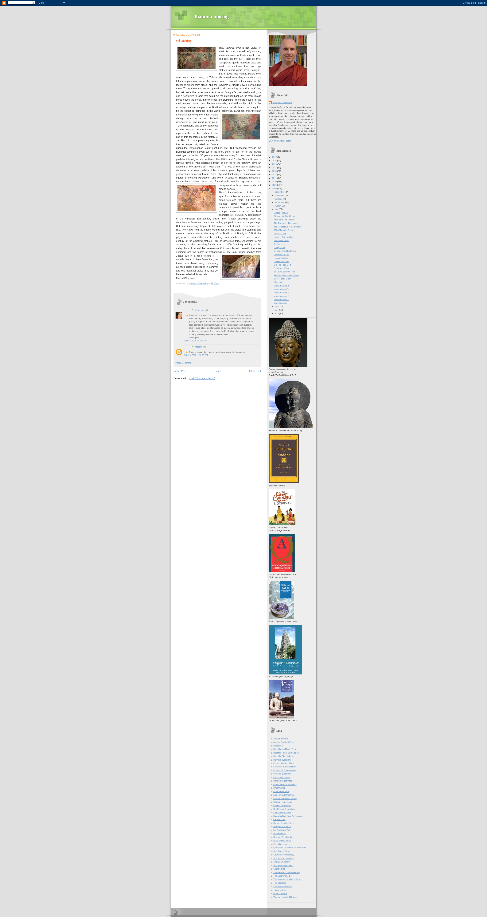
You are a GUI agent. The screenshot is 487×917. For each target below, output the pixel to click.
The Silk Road (279, 883)
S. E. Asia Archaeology (283, 858)
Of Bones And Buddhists (285, 251)
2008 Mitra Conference (284, 230)
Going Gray (279, 247)
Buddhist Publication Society (286, 753)
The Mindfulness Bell (282, 876)
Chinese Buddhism (282, 774)
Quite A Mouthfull (281, 261)
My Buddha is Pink (281, 830)
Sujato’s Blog (279, 869)
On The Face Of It (282, 265)
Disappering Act (281, 213)
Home (217, 371)
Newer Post (179, 371)
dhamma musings (212, 16)
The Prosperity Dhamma (285, 223)
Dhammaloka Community (285, 784)
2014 (274, 168)
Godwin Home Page (282, 802)
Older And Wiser (281, 268)
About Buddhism (280, 739)
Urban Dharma (280, 893)
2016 (274, 160)
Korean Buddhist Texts (283, 823)
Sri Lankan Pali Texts (283, 865)
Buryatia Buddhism (282, 760)
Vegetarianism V (281, 289)
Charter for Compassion (284, 770)
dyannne (199, 310)
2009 (274, 185)
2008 (274, 188)
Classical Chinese (281, 777)
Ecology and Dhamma (283, 795)
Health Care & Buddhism (284, 809)
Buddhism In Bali (281, 254)
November (280, 195)
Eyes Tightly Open (282, 279)
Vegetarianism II (281, 299)
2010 (274, 181)
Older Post (255, 371)
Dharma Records (281, 791)
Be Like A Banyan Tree (284, 272)
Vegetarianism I (281, 303)
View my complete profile (280, 141)
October (279, 199)
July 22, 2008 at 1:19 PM (195, 341)
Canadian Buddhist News (285, 767)
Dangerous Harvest (282, 781)
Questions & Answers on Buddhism (289, 848)
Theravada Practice (282, 886)
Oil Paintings (279, 244)
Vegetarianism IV (281, 293)
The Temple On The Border (286, 275)
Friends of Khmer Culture (285, 798)
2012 (274, 174)
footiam (198, 347)
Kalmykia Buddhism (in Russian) (288, 816)
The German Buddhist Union (286, 872)
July (277, 209)
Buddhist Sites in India (283, 756)
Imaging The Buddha (283, 237)
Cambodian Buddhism (283, 763)
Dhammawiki (279, 788)
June (277, 306)
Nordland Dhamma (282, 840)
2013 (274, 171)
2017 (274, 157)
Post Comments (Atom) (202, 378)
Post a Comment (183, 363)
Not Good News (281, 240)
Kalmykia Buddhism (282, 812)
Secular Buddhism (281, 862)
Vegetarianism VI (281, 285)
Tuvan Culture (279, 890)
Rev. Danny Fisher (282, 851)
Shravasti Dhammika (282, 102)
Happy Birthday (281, 258)
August (278, 206)
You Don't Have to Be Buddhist (288, 227)
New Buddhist (279, 833)
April (277, 313)
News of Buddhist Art (283, 837)
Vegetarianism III (281, 296)
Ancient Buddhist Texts (283, 742)
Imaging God (280, 233)
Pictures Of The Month (284, 216)
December (280, 192)
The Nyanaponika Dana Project (287, 879)
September (280, 202)
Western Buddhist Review (285, 897)
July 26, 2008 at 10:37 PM (196, 355)
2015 (274, 164)
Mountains (278, 282)
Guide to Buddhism (282, 805)
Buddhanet (278, 746)
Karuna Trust (279, 819)
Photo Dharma (280, 844)
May (277, 310)
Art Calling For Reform (284, 220)
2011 (274, 178)
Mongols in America (282, 826)
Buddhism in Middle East (284, 749)
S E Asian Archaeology (283, 855)
